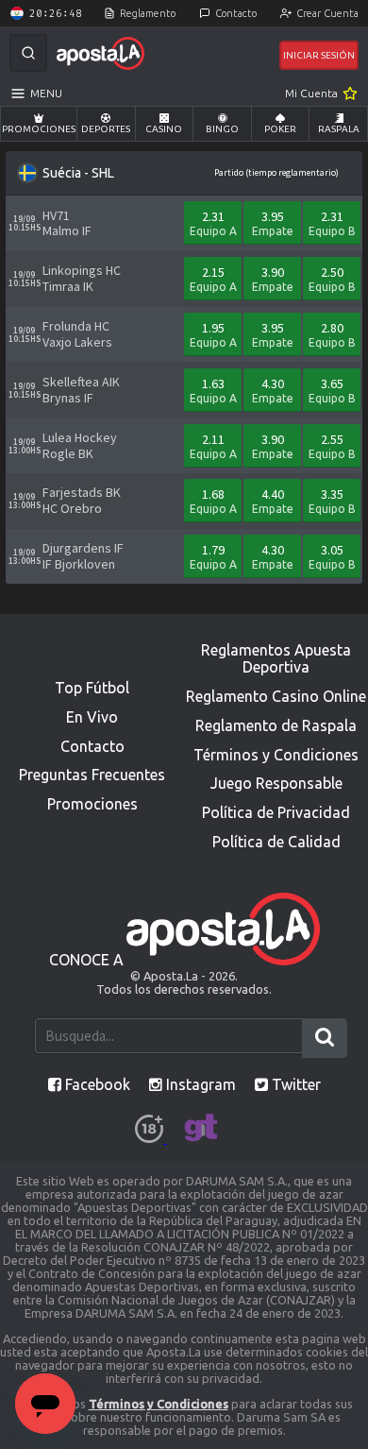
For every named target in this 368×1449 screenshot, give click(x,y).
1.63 (213, 389)
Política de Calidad (276, 841)
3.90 (272, 278)
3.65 (332, 389)
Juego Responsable (276, 783)
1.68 (213, 500)
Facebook (95, 1084)
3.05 (332, 556)
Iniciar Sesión (319, 55)
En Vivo (92, 716)
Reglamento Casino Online (276, 696)
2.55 (332, 445)
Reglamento (148, 13)
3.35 (332, 500)
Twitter (294, 1084)
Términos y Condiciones (276, 754)
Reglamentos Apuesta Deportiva (276, 658)
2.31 (213, 222)
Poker (280, 129)
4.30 (272, 389)
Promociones (38, 129)
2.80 (332, 334)
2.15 (213, 278)
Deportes (105, 129)
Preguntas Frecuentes (92, 774)
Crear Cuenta (327, 13)
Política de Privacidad (276, 812)
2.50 (332, 278)
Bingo (222, 129)
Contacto (236, 13)
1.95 (213, 334)
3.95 (272, 222)
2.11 (213, 445)
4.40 (272, 500)
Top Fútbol (92, 687)
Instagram (199, 1084)
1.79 (213, 556)
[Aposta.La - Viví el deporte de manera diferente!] (100, 53)
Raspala (339, 129)
